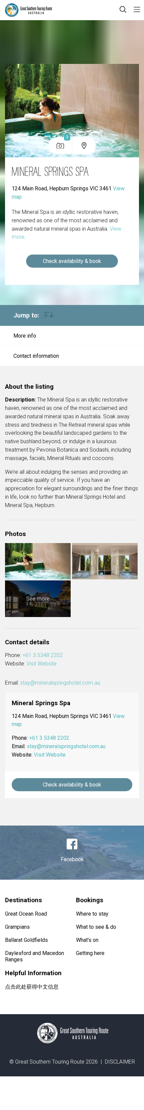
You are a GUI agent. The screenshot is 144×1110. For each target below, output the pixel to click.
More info (24, 336)
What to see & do (96, 927)
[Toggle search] (123, 10)
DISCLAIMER (120, 1062)
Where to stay (92, 914)
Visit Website (41, 663)
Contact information (36, 356)
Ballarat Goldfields (26, 940)
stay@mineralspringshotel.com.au (60, 683)
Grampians (17, 927)
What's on (87, 940)
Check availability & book (72, 261)
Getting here (90, 953)
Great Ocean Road (26, 914)
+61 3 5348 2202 (42, 655)
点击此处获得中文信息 (32, 987)
